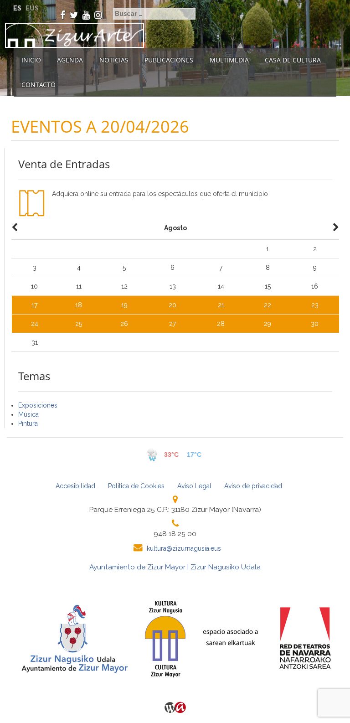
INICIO (31, 60)
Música (28, 414)
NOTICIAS (114, 60)
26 (124, 323)
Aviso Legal (194, 486)
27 (172, 323)
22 (267, 305)
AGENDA (70, 60)
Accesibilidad (75, 486)
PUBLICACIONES (168, 60)
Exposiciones (37, 405)
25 (78, 323)
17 (34, 305)
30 (315, 323)
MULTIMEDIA (229, 60)
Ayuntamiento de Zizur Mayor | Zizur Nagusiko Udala (175, 567)
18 (78, 305)
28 (221, 323)
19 (124, 305)
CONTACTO (38, 84)
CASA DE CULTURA (293, 60)
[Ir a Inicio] (72, 35)
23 (315, 305)
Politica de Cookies (136, 486)
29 (267, 323)
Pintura (28, 423)
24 (34, 323)
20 (172, 305)
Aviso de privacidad (253, 486)
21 (221, 305)
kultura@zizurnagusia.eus (184, 548)
